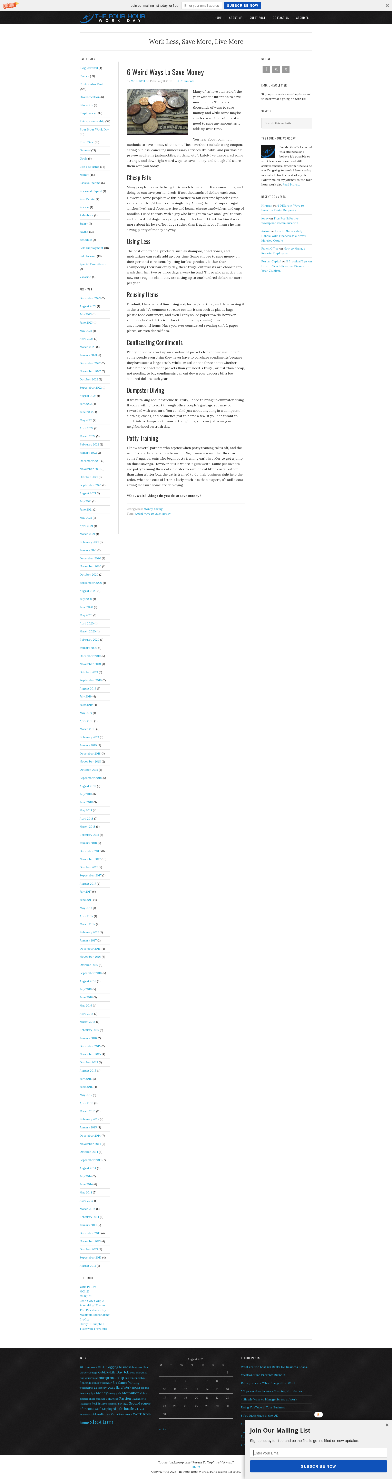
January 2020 (88, 648)
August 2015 (88, 1070)
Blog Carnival (89, 68)
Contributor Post (92, 84)
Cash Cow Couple (92, 1301)
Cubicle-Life (107, 1372)
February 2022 (89, 444)
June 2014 (86, 1184)
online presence (97, 1398)
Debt (132, 1372)
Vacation (85, 277)
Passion (125, 1398)
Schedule (86, 240)
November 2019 (90, 664)
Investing (85, 1393)
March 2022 (87, 436)
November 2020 (90, 566)
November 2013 (90, 1241)
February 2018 (89, 835)
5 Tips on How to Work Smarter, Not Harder (271, 1391)
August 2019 (88, 688)
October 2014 (89, 1152)
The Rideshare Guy (93, 1310)
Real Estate (87, 199)
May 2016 (86, 1005)
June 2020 (86, 607)
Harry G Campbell (92, 1324)
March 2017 (87, 924)
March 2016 (87, 1021)
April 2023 (86, 339)
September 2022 (91, 387)
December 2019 (90, 656)
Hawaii (136, 1387)
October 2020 (89, 574)
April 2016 (86, 1014)
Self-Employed (105, 1409)
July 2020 (86, 599)
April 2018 (86, 818)
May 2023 (86, 331)
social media (96, 1414)
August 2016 (88, 981)
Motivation (130, 1393)
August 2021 (88, 493)
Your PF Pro (88, 1287)
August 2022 (88, 396)
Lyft (93, 1393)
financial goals (89, 1383)
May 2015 (86, 1095)
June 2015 (86, 1087)
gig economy (100, 1387)
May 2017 (86, 908)
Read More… (291, 184)
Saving (158, 509)
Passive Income (90, 183)
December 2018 (90, 753)
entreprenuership (135, 1377)
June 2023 (86, 322)
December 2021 (90, 461)
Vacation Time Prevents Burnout (263, 1375)
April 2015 (86, 1103)
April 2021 (86, 526)
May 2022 (86, 420)
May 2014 (86, 1192)
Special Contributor (93, 264)
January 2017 (88, 940)
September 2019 (91, 680)
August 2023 (88, 306)
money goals (114, 1393)
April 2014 (86, 1200)
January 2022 (88, 452)
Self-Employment (91, 248)
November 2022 (90, 371)
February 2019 (89, 737)
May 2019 (86, 713)
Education (86, 105)
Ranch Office (269, 248)
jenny (264, 218)
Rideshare (86, 215)
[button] (196, 5)
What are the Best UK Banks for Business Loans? (274, 1367)
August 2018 (88, 786)
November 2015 (90, 1054)
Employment (88, 113)
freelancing (86, 1387)
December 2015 (90, 1046)
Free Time (87, 142)
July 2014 (86, 1176)
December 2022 (90, 363)
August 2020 (88, 591)
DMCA (196, 1467)
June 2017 (86, 900)
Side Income (88, 256)
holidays (145, 1387)
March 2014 (87, 1209)
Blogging (112, 1367)
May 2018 (86, 810)
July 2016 (86, 989)
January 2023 (88, 355)
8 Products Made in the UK (259, 1415)
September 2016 (91, 973)
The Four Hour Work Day (112, 17)
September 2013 (90, 1257)
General (85, 150)
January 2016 (88, 1038)
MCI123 (84, 1291)
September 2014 (91, 1160)
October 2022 (89, 379)
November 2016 (90, 956)
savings (123, 1403)
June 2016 (86, 997)
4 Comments (185, 81)
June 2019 (86, 704)
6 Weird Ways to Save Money (165, 71)
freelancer (106, 1382)
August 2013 (88, 1266)
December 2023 (90, 298)
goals (111, 1387)
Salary (84, 223)
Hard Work (123, 1387)
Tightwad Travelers (93, 1329)
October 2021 (89, 477)
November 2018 (90, 761)
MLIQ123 (85, 1296)
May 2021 (86, 518)
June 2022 (86, 412)
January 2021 (88, 550)
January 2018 (88, 843)
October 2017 (89, 867)
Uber (107, 1414)
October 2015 (89, 1062)
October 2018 (89, 770)
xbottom (102, 1422)
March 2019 (87, 729)
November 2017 (90, 859)
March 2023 (87, 347)
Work (128, 1414)
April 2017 (86, 916)
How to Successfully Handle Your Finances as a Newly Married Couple (283, 235)
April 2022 (86, 428)
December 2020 (90, 558)
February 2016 (89, 1030)
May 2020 (86, 615)
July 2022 (86, 404)
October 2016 (89, 965)
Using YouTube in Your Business (263, 1407)
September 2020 (91, 583)
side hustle (125, 1408)
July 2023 (86, 314)
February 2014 (89, 1217)
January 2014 (88, 1225)
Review (84, 207)
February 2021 (89, 542)
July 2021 (85, 501)
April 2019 (86, 721)
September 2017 (90, 875)
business (125, 1367)
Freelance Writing (125, 1383)
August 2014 (88, 1168)
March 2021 (87, 534)
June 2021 (86, 509)
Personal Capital (91, 191)
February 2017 (89, 932)
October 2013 (89, 1249)
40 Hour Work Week (92, 1367)
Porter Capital (271, 261)
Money (148, 509)
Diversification (90, 97)
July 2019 (86, 696)
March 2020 (88, 631)
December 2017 (90, 851)
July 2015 (86, 1079)
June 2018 (86, 802)
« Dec (163, 1429)
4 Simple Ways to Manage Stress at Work (269, 1399)
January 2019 (88, 745)
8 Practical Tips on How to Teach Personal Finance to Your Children (286, 266)
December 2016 (90, 948)
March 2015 (87, 1111)
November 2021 (90, 469)
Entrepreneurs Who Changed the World (268, 1383)
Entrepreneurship (92, 121)
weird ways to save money (152, 513)
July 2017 (85, 891)
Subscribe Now (242, 5)
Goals (83, 158)
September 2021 (90, 485)
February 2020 (89, 639)
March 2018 (87, 826)
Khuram (266, 205)
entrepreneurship (111, 1378)
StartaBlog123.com (92, 1305)
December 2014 (90, 1135)
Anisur (265, 231)
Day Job (122, 1372)
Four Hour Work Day (94, 129)
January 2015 (88, 1127)
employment (91, 1378)
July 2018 (86, 794)
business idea (140, 1367)
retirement (111, 1403)
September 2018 (91, 778)
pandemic (112, 1398)
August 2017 (88, 883)
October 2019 (89, 672)
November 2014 (90, 1144)
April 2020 (87, 623)
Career (84, 76)
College (92, 1372)
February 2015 (89, 1119)
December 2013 (90, 1233)
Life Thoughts (89, 167)
